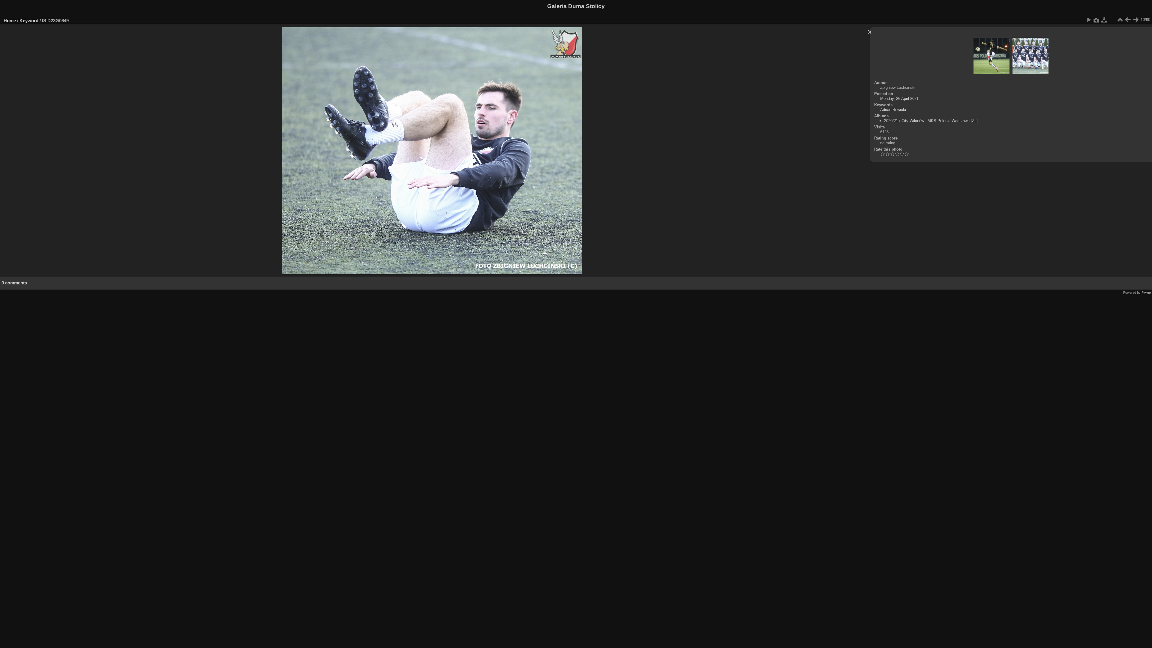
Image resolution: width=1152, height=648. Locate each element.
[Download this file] (1104, 20)
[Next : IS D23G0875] (1135, 20)
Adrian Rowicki (893, 109)
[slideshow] (1089, 20)
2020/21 (891, 120)
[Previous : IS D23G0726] (1128, 20)
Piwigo (1146, 292)
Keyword (29, 20)
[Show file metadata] (1096, 20)
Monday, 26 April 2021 (899, 98)
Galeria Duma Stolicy (576, 6)
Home (10, 20)
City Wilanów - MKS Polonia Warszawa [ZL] (940, 120)
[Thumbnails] (1120, 20)
